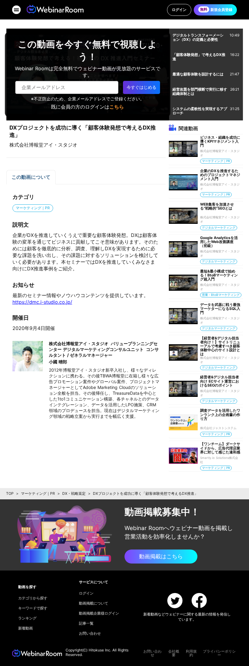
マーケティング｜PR (38, 493)
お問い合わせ (152, 653)
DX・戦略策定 (74, 493)
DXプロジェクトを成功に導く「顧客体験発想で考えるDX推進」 (145, 493)
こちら (116, 107)
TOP (10, 493)
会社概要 (173, 653)
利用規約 (191, 653)
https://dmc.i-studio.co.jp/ (42, 302)
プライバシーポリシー (219, 653)
